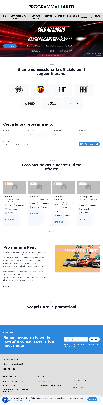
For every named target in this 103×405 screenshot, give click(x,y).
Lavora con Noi (78, 388)
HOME (5, 16)
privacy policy (72, 346)
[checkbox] (4, 145)
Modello (31, 131)
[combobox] (14, 135)
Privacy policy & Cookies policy (18, 400)
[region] (51, 206)
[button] (5, 400)
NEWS (97, 16)
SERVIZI (48, 16)
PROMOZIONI (73, 16)
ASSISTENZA (59, 16)
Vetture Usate (77, 377)
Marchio (6, 131)
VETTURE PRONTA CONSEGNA (18, 17)
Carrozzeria (57, 131)
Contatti (75, 384)
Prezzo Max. (82, 131)
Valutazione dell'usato (81, 381)
